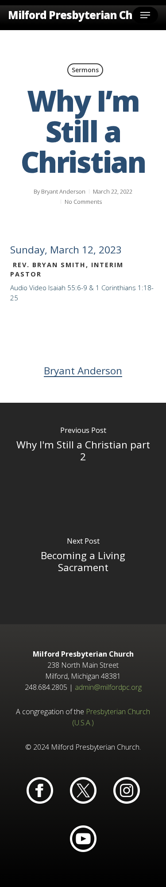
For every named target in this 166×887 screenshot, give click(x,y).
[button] (145, 15)
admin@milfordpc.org (108, 687)
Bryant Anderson (63, 191)
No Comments (83, 202)
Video (37, 287)
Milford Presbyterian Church (82, 15)
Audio (18, 287)
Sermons (85, 70)
